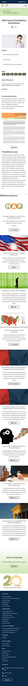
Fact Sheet (15, 230)
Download (4, 89)
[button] (4, 74)
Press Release (15, 383)
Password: (14, 225)
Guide (15, 307)
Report (15, 423)
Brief (15, 267)
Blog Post (14, 460)
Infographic (15, 344)
